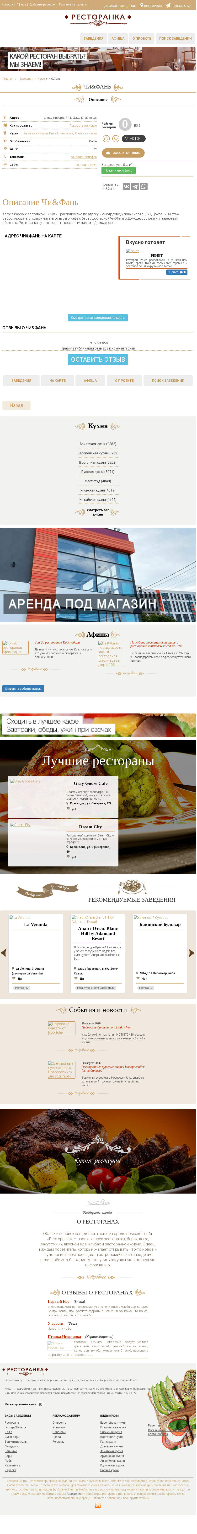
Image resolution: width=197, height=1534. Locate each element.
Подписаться (182, 5)
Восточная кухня (111, 1437)
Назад (16, 405)
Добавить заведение (120, 6)
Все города (153, 5)
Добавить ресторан (42, 4)
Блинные (11, 1451)
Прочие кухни (109, 1470)
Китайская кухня (61, 133)
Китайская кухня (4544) (98, 500)
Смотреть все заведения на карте (98, 318)
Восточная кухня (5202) (98, 462)
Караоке (10, 1470)
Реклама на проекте (72, 4)
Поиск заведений (175, 38)
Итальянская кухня (113, 1427)
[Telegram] (135, 186)
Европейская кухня (113, 1422)
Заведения (93, 38)
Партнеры (59, 1432)
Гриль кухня (108, 1441)
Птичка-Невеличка (64, 1337)
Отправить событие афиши (23, 688)
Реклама (58, 1441)
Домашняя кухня (111, 1446)
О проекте (142, 38)
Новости (7, 4)
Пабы (8, 1460)
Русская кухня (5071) (97, 472)
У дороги (55, 1323)
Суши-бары (12, 1437)
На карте (57, 381)
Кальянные (12, 1465)
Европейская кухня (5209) (98, 453)
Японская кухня (86, 133)
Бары (8, 1456)
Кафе (8, 1432)
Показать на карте (83, 125)
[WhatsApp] (144, 186)
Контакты (59, 1427)
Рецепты (154, 1425)
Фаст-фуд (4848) (98, 481)
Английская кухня (112, 1460)
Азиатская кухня (36, 133)
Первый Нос (58, 1301)
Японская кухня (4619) (98, 490)
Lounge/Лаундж (16, 1427)
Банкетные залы (16, 1441)
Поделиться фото (119, 170)
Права (57, 1437)
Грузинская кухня (112, 1465)
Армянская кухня (112, 1456)
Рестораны (12, 1422)
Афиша (21, 4)
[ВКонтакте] (126, 186)
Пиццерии (11, 1446)
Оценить (174, 272)
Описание (98, 99)
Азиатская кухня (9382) (98, 444)
